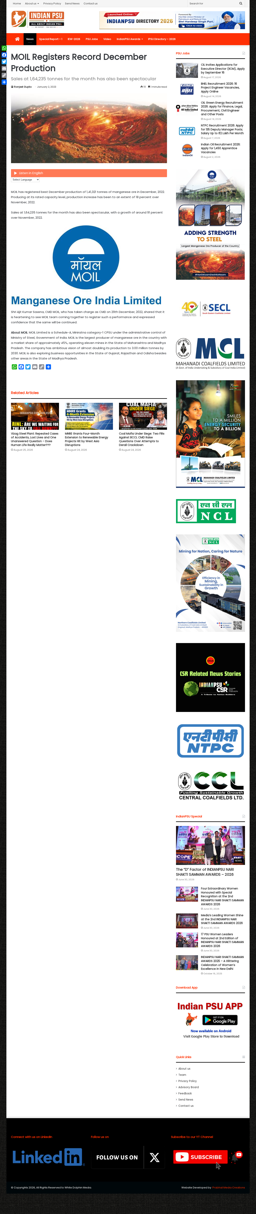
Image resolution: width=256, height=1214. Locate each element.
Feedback (185, 1093)
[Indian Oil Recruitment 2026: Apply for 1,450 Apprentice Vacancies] (187, 150)
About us (30, 3)
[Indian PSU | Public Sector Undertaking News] (38, 19)
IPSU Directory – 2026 (162, 39)
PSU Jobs (92, 39)
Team (182, 1075)
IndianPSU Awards (128, 39)
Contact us (91, 3)
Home (17, 3)
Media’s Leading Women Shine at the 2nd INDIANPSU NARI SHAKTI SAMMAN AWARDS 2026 (222, 919)
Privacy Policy (52, 3)
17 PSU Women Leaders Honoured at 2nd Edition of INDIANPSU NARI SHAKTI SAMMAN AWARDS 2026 (222, 940)
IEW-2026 (74, 39)
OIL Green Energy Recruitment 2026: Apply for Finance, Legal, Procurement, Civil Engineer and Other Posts (222, 108)
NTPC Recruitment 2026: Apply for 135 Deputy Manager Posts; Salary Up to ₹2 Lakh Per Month (222, 129)
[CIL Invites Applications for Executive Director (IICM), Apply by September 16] (187, 70)
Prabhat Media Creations (228, 1187)
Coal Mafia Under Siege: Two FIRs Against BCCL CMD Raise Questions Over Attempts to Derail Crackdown (141, 439)
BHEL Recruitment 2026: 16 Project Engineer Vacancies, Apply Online (220, 87)
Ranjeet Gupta (23, 86)
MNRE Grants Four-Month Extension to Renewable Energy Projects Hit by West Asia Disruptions (86, 439)
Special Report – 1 (50, 39)
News (30, 39)
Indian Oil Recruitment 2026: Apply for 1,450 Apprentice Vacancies (220, 148)
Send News (72, 3)
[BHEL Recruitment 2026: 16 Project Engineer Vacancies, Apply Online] (187, 89)
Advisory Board (188, 1087)
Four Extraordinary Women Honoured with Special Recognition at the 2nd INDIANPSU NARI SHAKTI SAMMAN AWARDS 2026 (222, 896)
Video (107, 39)
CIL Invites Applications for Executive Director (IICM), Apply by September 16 (223, 68)
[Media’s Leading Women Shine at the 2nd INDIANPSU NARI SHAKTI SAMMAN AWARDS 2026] (187, 920)
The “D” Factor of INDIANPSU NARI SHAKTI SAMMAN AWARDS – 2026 (205, 872)
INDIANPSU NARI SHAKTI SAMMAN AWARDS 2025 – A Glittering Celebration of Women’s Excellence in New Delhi (222, 963)
